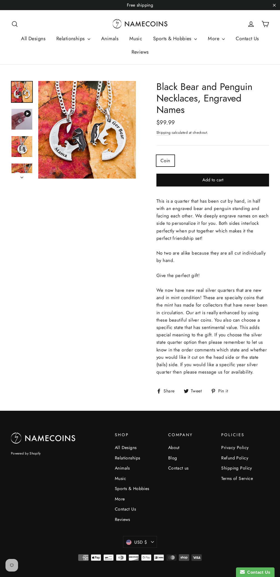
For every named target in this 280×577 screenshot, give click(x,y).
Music (135, 38)
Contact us (178, 468)
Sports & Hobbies (173, 38)
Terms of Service (237, 478)
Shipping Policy (236, 468)
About (174, 447)
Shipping (163, 132)
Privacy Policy (235, 447)
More (214, 38)
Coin (165, 160)
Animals (109, 38)
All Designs (33, 38)
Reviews (140, 52)
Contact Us (247, 38)
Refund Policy (234, 458)
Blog (172, 458)
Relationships (71, 38)
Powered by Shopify (25, 453)
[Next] (22, 176)
